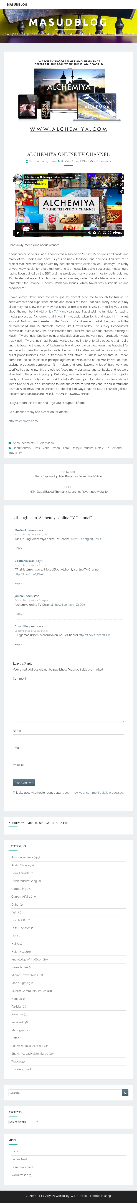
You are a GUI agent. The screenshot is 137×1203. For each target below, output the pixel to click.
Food (14, 936)
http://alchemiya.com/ (24, 421)
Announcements (24, 443)
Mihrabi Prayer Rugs (24, 975)
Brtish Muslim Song (24, 881)
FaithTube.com (21, 928)
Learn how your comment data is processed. (94, 792)
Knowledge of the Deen (26, 959)
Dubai (15, 904)
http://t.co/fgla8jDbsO (86, 539)
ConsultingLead (25, 626)
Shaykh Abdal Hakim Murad (29, 1053)
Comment (20, 678)
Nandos (16, 998)
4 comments (102, 161)
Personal (17, 1022)
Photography (20, 1030)
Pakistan (16, 1006)
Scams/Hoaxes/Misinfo (27, 1046)
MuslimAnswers (25, 530)
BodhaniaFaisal (25, 561)
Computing (18, 888)
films (36, 448)
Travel (15, 1061)
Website (18, 764)
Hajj (14, 943)
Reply (18, 548)
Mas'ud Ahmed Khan (75, 161)
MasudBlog (17, 4)
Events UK (18, 920)
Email (17, 748)
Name (17, 731)
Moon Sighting (20, 983)
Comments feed (22, 1167)
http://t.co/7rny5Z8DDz (69, 604)
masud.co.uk (19, 967)
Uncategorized (21, 1069)
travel (13, 452)
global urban (51, 448)
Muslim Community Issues (28, 991)
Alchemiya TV (48, 311)
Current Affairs (20, 896)
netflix (99, 448)
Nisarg (106, 1195)
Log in (15, 1151)
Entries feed (19, 1159)
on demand (113, 448)
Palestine (17, 1014)
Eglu (14, 912)
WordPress (78, 1195)
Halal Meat (18, 951)
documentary (22, 448)
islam (65, 448)
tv (20, 452)
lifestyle (76, 448)
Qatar (15, 1038)
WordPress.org (21, 1175)
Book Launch (20, 873)
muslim (88, 448)
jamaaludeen (24, 596)
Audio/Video (45, 443)
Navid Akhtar (83, 264)
